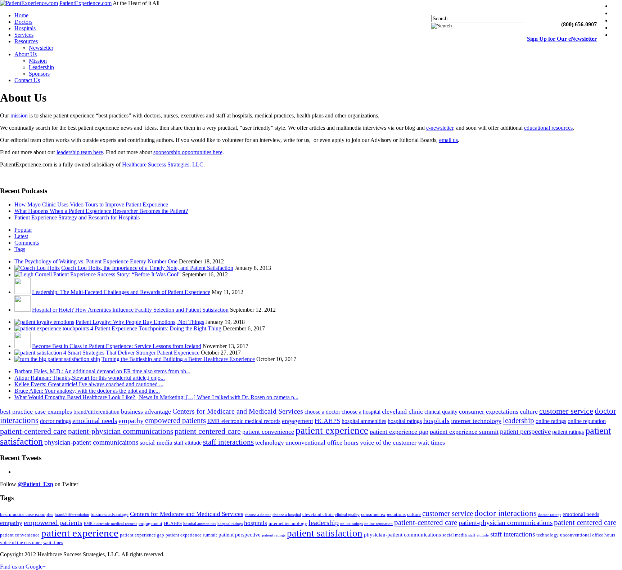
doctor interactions (505, 513)
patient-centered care (33, 431)
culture (529, 411)
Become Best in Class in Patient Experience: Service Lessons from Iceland (116, 346)
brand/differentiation (96, 412)
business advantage (146, 411)
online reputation (587, 421)
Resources (26, 41)
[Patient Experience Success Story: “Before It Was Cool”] (33, 274)
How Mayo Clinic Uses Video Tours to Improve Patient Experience (91, 204)
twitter (617, 13)
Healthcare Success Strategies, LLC (162, 164)
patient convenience (268, 431)
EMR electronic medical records (243, 421)
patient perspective (525, 431)
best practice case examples (36, 411)
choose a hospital (361, 412)
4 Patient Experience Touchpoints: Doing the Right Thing (155, 328)
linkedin (617, 20)
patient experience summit (464, 431)
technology (269, 442)
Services (23, 35)
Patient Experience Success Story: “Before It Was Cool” (117, 274)
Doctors (23, 22)
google (617, 35)
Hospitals (25, 28)
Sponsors (39, 74)
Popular (23, 230)
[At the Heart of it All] (29, 3)
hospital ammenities (364, 421)
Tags (19, 249)
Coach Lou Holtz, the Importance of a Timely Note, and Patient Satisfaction (147, 268)
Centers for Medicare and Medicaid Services (237, 411)
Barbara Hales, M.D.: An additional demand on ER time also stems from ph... (102, 371)
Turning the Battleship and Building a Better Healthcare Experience (178, 359)
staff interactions (228, 442)
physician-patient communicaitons (91, 442)
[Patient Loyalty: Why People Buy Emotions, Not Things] (44, 322)
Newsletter (41, 48)
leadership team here (80, 152)
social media (156, 442)
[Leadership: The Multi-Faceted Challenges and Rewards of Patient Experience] (22, 292)
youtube (617, 28)
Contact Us (27, 80)
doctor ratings (55, 421)
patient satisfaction (324, 533)
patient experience (332, 430)
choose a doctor (322, 412)
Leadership (41, 67)
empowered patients (175, 420)
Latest (21, 236)
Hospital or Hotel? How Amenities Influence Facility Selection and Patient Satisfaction (130, 310)
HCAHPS (327, 420)
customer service (566, 410)
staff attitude (188, 443)
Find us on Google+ (23, 567)
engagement (297, 420)
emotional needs (94, 420)
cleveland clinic (402, 411)
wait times (431, 442)
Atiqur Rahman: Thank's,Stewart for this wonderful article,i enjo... (89, 378)
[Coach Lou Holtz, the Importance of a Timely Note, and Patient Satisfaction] (37, 268)
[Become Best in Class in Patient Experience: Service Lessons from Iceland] (22, 346)
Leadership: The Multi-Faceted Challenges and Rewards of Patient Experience (121, 292)
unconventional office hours (322, 442)
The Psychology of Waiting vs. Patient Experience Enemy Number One (95, 261)
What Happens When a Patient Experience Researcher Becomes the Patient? (101, 211)
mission (19, 115)
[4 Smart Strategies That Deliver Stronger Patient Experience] (38, 352)
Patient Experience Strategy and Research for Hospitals (77, 217)
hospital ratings (405, 421)
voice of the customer (388, 442)
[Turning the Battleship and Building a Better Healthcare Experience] (57, 359)
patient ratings (568, 432)
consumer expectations (488, 411)
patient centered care (208, 431)
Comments (26, 243)
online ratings (551, 421)
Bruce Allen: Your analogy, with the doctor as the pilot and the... (87, 391)
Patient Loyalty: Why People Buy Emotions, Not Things (140, 322)
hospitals (436, 420)
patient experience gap (399, 431)
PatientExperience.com (85, 3)
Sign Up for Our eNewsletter (562, 39)
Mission (38, 61)
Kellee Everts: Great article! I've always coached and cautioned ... (88, 384)
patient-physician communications (120, 431)
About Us (25, 54)
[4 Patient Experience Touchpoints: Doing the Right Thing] (51, 328)
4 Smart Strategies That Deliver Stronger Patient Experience (131, 352)
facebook (617, 6)
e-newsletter (439, 128)
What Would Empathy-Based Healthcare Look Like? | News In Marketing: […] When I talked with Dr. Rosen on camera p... (156, 397)
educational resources (548, 128)
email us (448, 140)
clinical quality (441, 412)
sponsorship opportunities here (187, 152)
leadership (518, 420)
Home (21, 15)
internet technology (476, 420)
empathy (131, 420)
